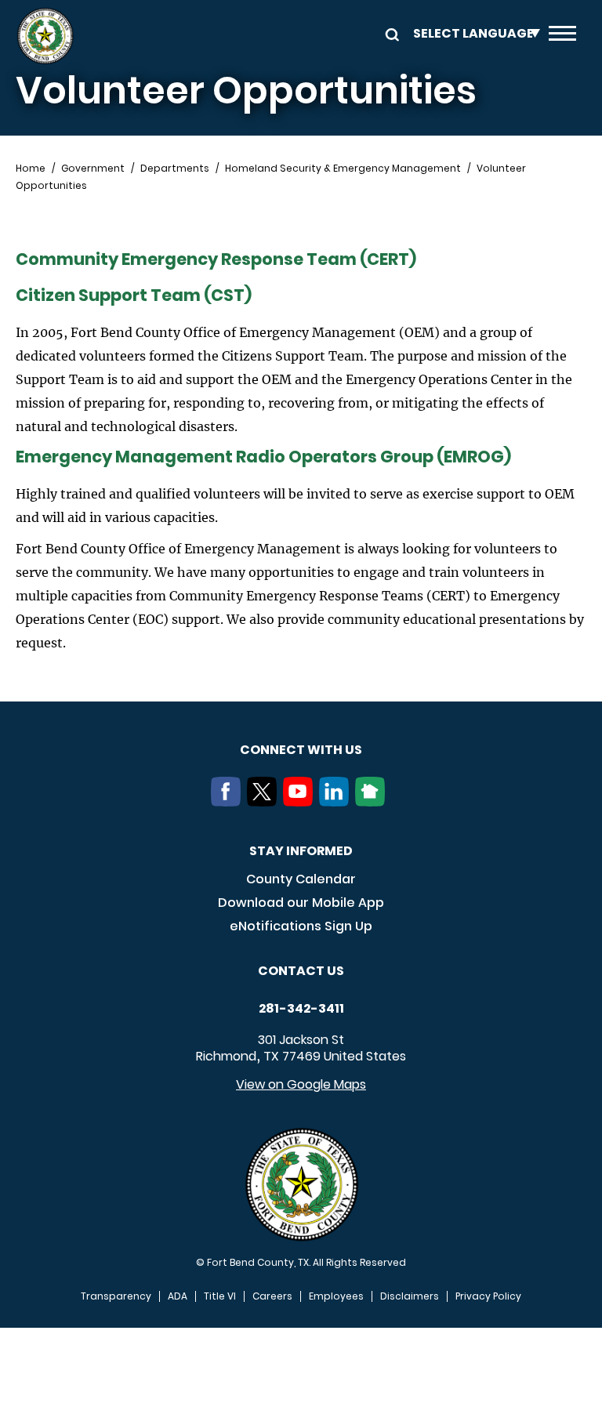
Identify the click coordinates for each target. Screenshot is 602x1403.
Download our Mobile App (301, 903)
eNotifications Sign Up (301, 926)
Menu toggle (562, 36)
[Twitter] (265, 802)
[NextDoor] (373, 802)
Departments (174, 168)
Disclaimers (409, 1296)
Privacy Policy (488, 1296)
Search (389, 33)
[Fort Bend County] (45, 36)
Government (93, 168)
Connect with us (301, 750)
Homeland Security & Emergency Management (343, 168)
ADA (177, 1296)
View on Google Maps (301, 1084)
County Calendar (301, 879)
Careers (272, 1296)
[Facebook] (229, 802)
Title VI (220, 1296)
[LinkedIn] (337, 802)
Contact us (301, 971)
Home (30, 168)
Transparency (116, 1296)
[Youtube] (301, 802)
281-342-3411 (301, 1009)
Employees (336, 1296)
